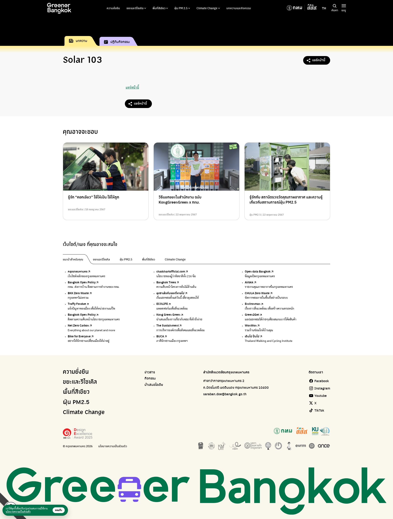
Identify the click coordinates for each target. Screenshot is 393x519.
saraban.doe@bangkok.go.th (224, 394)
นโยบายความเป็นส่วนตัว (112, 446)
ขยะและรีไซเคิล (134, 8)
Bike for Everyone (79, 336)
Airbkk (249, 282)
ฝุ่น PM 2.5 (180, 8)
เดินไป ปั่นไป (252, 336)
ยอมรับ (58, 510)
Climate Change (206, 8)
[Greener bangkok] (59, 8)
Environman (252, 304)
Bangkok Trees (166, 282)
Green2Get (252, 314)
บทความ (81, 40)
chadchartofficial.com (170, 271)
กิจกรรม (150, 378)
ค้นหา (334, 10)
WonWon (251, 325)
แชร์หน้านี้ (318, 59)
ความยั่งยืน (113, 8)
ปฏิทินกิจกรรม (120, 41)
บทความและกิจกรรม (238, 8)
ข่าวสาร (150, 372)
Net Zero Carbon (78, 325)
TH (324, 8)
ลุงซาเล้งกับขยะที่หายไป (170, 293)
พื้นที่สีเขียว (158, 8)
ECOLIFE (162, 304)
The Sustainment (167, 325)
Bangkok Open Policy (82, 282)
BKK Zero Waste (78, 293)
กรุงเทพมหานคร (77, 271)
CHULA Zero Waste (257, 293)
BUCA (160, 336)
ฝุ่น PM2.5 (76, 402)
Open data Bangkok (258, 271)
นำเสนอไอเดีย (154, 384)
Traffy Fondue (77, 304)
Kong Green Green (168, 314)
